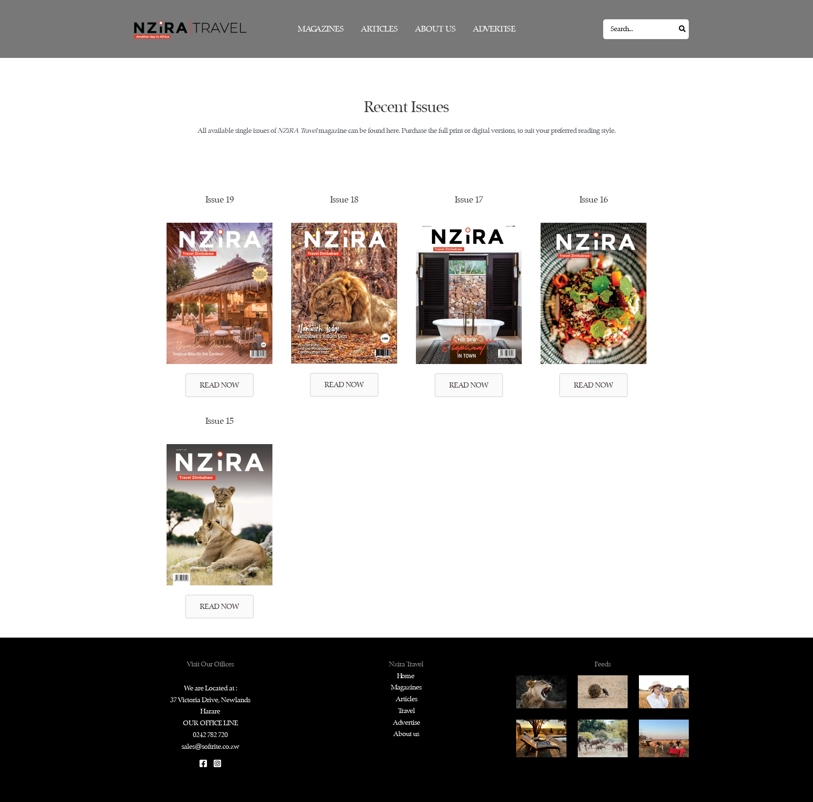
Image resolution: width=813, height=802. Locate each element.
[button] (219, 385)
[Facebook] (203, 763)
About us (406, 734)
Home (406, 676)
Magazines (406, 687)
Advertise (406, 723)
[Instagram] (217, 763)
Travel (406, 711)
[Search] (682, 29)
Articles (406, 699)
